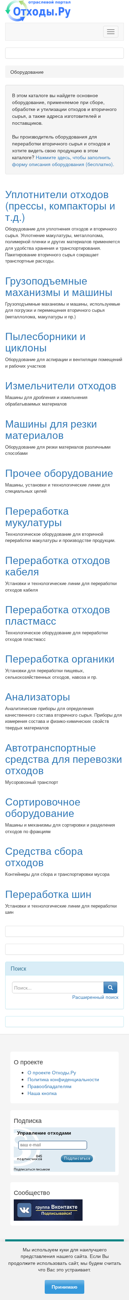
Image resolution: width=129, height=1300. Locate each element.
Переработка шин (48, 893)
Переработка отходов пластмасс (57, 615)
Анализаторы (37, 696)
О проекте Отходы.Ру (52, 1072)
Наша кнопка (42, 1092)
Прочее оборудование (59, 472)
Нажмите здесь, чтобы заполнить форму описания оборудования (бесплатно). (63, 160)
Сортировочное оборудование (42, 807)
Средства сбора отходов (44, 856)
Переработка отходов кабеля (57, 565)
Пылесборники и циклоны (45, 341)
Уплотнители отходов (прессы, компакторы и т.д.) (60, 205)
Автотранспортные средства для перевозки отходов (63, 758)
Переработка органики (60, 658)
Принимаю (64, 1287)
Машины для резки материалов (51, 429)
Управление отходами (44, 1133)
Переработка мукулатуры (37, 516)
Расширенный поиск (95, 996)
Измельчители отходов (60, 385)
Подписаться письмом (32, 1169)
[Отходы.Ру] (38, 11)
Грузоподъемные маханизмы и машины (58, 286)
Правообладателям (50, 1086)
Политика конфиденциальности (63, 1079)
